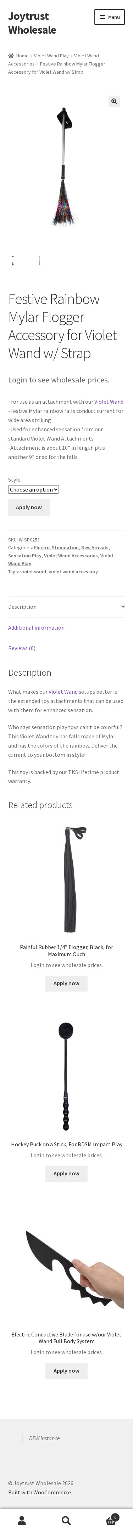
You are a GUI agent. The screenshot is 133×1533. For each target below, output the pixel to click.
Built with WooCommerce (39, 1492)
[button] (114, 101)
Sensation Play (24, 555)
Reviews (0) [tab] (21, 648)
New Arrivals (95, 547)
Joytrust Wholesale (32, 23)
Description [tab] (22, 606)
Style (14, 479)
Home (22, 55)
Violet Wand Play (51, 55)
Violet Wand (108, 401)
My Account (22, 1521)
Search (66, 1521)
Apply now (29, 507)
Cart (102, 1515)
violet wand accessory (73, 571)
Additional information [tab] (36, 627)
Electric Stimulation (56, 547)
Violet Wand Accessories (71, 555)
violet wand (33, 571)
